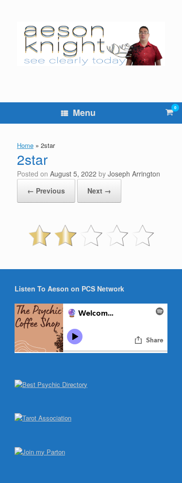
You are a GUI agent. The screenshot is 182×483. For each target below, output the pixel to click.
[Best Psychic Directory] (51, 384)
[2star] (91, 245)
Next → (99, 190)
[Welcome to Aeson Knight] (91, 44)
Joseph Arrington (134, 173)
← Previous (46, 190)
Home (25, 145)
